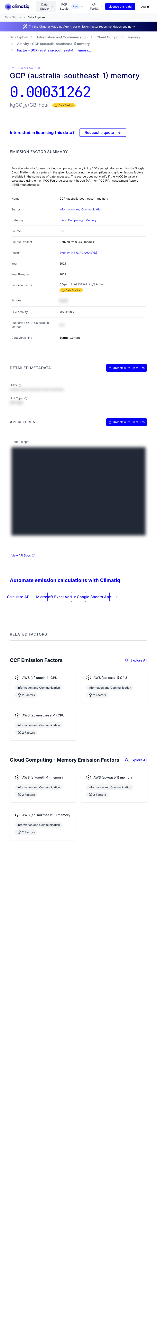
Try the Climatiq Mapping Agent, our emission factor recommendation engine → (82, 26)
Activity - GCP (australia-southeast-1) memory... (55, 44)
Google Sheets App (97, 597)
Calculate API (22, 597)
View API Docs (21, 555)
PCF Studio (69, 6)
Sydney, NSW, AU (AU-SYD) (78, 252)
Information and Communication (62, 37)
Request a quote (103, 132)
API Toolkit (94, 6)
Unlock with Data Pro (129, 368)
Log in (145, 6)
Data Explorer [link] (37, 17)
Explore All (138, 660)
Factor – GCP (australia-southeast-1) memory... (54, 50)
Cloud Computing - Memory (118, 37)
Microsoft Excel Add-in (59, 597)
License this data (120, 6)
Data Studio (44, 6)
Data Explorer (19, 37)
